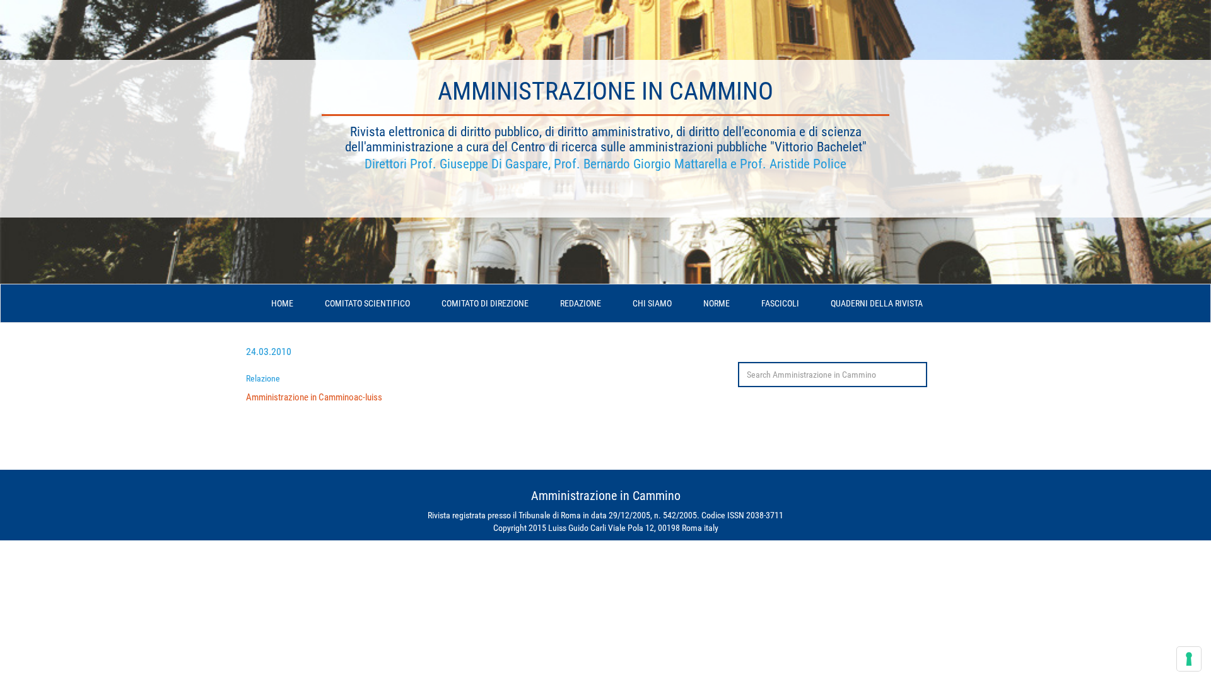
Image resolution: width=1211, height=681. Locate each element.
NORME (716, 303)
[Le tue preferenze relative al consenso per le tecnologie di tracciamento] (1189, 659)
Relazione (263, 378)
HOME (282, 303)
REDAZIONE (580, 303)
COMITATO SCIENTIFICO (367, 303)
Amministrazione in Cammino (605, 91)
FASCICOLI (780, 303)
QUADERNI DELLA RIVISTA (877, 303)
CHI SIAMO (652, 303)
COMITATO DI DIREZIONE (485, 303)
